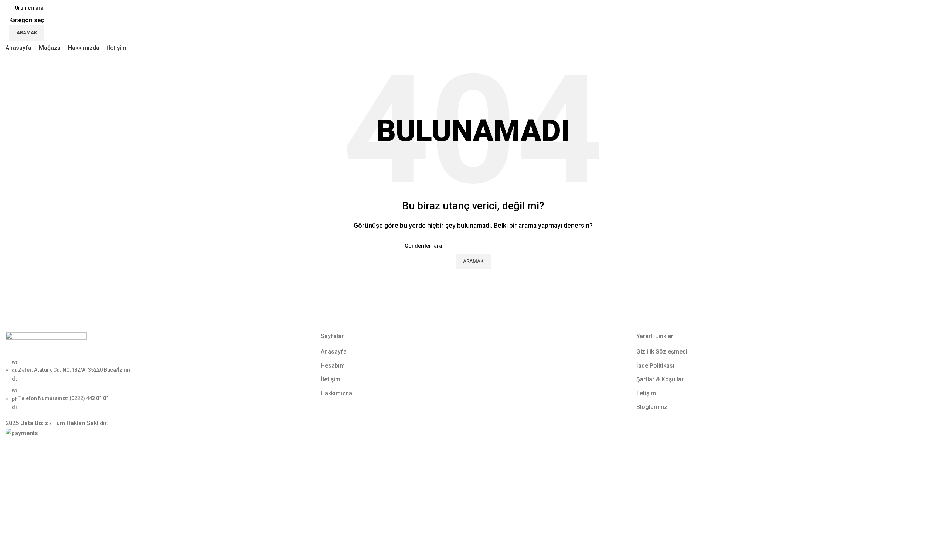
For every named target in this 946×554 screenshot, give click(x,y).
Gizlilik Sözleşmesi (661, 351)
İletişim (330, 379)
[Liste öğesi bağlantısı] (158, 384)
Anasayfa (334, 351)
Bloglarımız (651, 406)
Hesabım (333, 365)
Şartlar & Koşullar (660, 379)
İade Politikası (655, 365)
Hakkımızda (336, 393)
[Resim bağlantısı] (46, 344)
